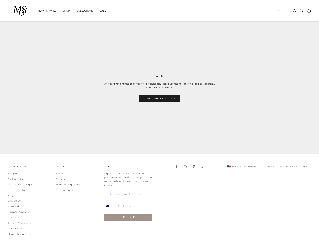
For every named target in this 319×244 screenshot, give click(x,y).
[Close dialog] (219, 99)
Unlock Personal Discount (191, 144)
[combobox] (168, 133)
